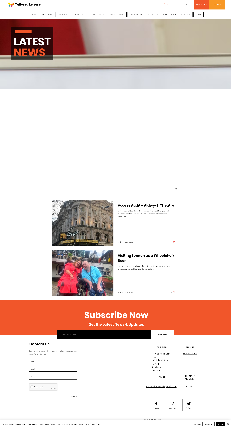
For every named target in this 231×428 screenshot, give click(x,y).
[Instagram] (172, 403)
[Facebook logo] (156, 403)
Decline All (208, 424)
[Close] (228, 424)
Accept (220, 424)
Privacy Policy (95, 424)
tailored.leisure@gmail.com (161, 386)
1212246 (188, 386)
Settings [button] (197, 424)
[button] (166, 4)
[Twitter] (188, 403)
